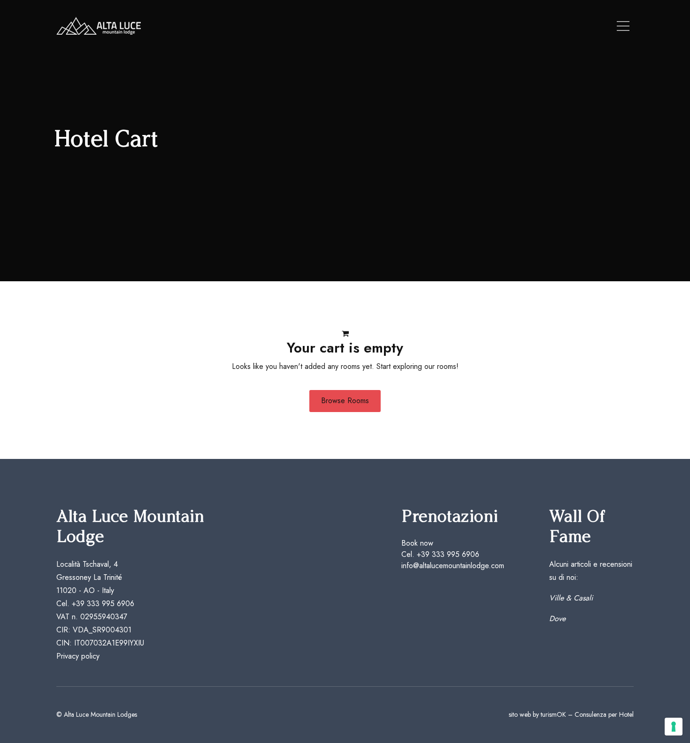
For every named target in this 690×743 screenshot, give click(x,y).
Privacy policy (78, 656)
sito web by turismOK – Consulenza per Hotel (571, 714)
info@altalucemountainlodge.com (452, 565)
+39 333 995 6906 (103, 603)
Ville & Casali (571, 598)
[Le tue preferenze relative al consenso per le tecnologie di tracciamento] (673, 726)
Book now (417, 543)
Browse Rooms (345, 400)
